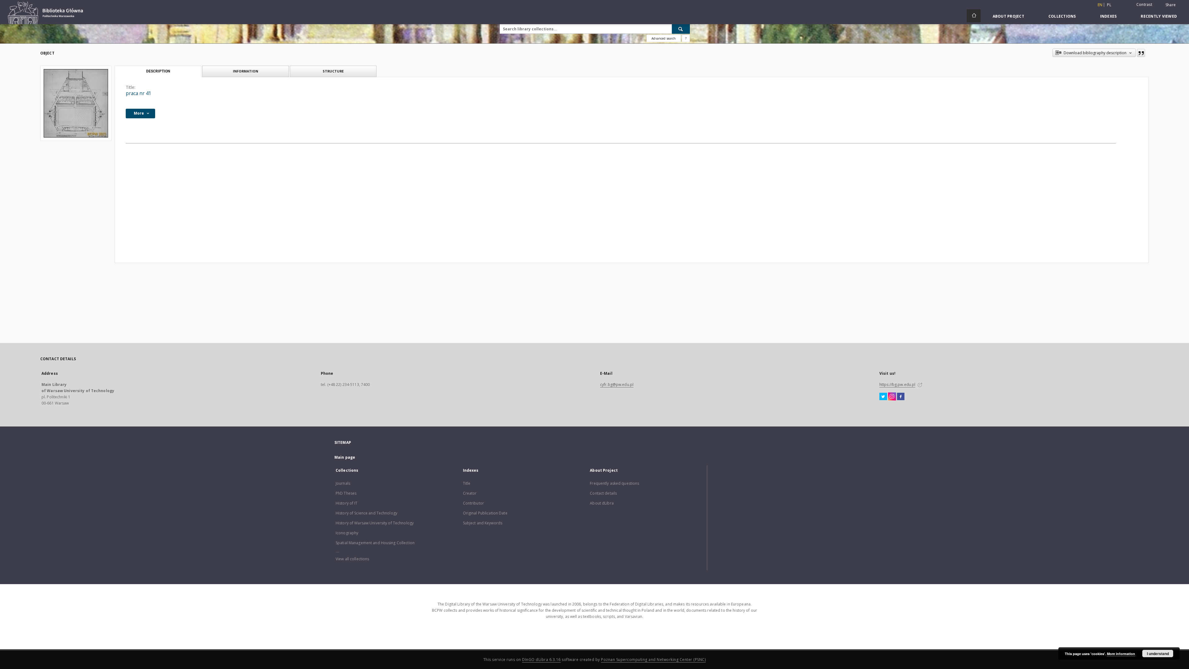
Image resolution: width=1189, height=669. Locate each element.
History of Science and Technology (366, 513)
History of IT (347, 503)
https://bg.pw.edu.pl (897, 384)
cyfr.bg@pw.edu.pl (617, 384)
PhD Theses (346, 493)
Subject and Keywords (482, 523)
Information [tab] (245, 71)
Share (1170, 4)
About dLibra (601, 503)
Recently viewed (1159, 16)
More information (1121, 653)
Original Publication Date (485, 513)
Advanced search (663, 38)
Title (467, 483)
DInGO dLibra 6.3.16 (541, 659)
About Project (1008, 16)
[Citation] (1141, 53)
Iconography (347, 533)
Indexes (1108, 16)
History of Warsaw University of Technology (375, 523)
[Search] (681, 29)
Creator (470, 493)
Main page (344, 457)
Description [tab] (158, 71)
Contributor (473, 503)
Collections (1062, 16)
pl (1109, 5)
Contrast (1144, 4)
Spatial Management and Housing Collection (375, 542)
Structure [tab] (333, 71)
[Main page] (974, 15)
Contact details (603, 493)
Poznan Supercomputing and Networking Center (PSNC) (653, 659)
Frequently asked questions (614, 483)
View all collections (352, 559)
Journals (343, 483)
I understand (1158, 653)
